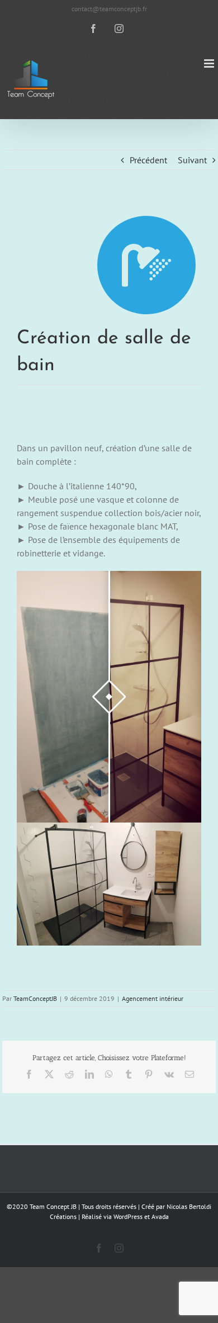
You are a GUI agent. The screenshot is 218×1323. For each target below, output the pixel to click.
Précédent (148, 160)
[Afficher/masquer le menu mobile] (210, 63)
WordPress (128, 1216)
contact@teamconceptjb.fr (109, 8)
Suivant (192, 160)
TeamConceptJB (35, 998)
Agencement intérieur (152, 998)
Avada (160, 1216)
